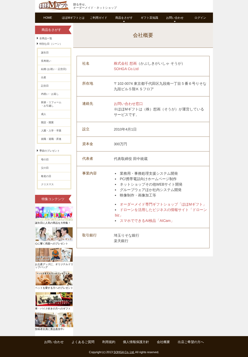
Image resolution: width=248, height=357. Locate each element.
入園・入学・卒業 (51, 130)
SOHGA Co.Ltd (126, 69)
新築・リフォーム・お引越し (51, 104)
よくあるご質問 (83, 342)
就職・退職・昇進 (51, 138)
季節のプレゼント (49, 150)
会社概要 (163, 342)
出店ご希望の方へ (191, 342)
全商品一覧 (45, 38)
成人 (43, 114)
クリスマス (47, 184)
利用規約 (108, 342)
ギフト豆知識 (149, 17)
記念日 (45, 85)
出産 (43, 77)
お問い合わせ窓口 (128, 104)
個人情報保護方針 (136, 342)
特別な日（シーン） (50, 43)
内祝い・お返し (50, 93)
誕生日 (45, 52)
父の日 (45, 167)
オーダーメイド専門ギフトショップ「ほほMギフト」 (163, 204)
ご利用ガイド (98, 17)
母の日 (45, 159)
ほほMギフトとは (73, 17)
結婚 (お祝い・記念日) (53, 69)
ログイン (200, 17)
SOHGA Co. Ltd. (124, 352)
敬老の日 (46, 176)
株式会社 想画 (125, 63)
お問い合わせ (54, 342)
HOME (47, 17)
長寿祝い (46, 60)
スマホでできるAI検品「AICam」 (147, 221)
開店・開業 (47, 122)
